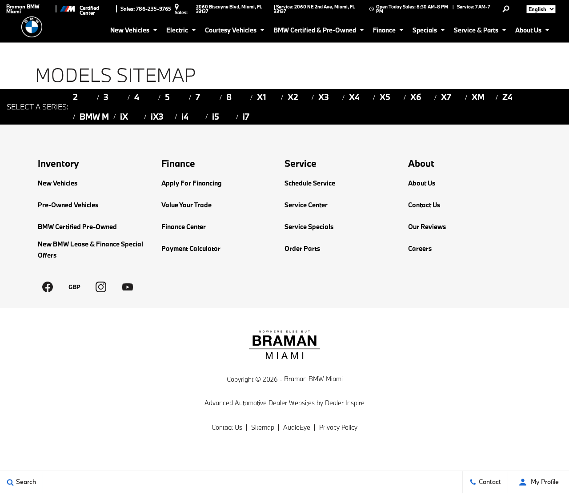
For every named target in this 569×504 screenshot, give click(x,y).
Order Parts (302, 248)
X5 (385, 97)
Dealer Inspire (345, 403)
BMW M (94, 116)
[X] (74, 287)
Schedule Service (309, 183)
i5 (215, 116)
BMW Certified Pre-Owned (77, 226)
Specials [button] (424, 31)
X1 (261, 97)
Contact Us (424, 205)
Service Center (306, 205)
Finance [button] (384, 31)
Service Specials (308, 226)
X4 (354, 97)
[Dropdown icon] (506, 8)
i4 (184, 116)
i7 (246, 116)
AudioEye (296, 427)
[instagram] (101, 287)
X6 (415, 97)
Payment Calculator (190, 248)
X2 (293, 97)
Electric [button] (177, 31)
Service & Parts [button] (475, 31)
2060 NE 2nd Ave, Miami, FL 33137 (314, 9)
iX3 (157, 116)
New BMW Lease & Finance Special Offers (90, 249)
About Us (421, 183)
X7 (446, 97)
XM (478, 97)
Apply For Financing (191, 183)
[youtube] (127, 287)
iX (124, 116)
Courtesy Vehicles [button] (230, 31)
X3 (323, 97)
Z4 (507, 97)
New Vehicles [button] (129, 31)
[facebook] (47, 287)
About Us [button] (528, 31)
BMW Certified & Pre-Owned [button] (314, 31)
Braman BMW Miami (313, 379)
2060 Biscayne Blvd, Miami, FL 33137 (229, 9)
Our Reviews (427, 226)
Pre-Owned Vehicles (68, 205)
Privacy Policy (338, 427)
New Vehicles (57, 183)
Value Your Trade (186, 205)
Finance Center (183, 226)
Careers (420, 248)
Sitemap (262, 427)
